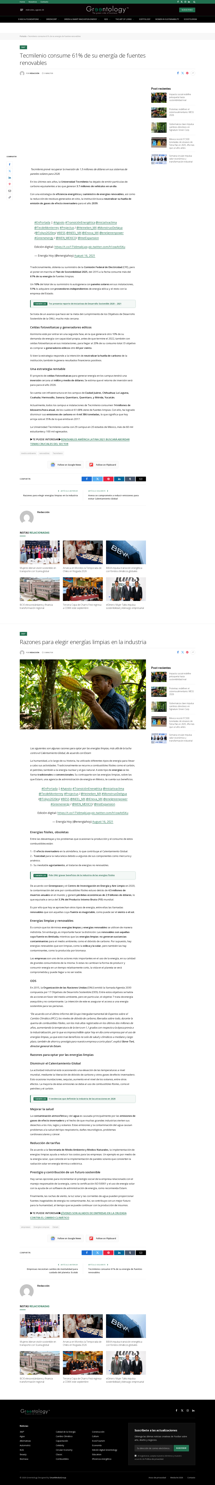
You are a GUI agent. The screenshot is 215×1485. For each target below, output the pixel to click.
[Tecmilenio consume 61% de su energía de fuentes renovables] (83, 115)
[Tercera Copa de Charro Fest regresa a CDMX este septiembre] (83, 589)
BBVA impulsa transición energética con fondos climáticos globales (124, 569)
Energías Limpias (41, 1227)
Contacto (44, 2)
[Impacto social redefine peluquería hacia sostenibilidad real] (159, 98)
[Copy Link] (10, 197)
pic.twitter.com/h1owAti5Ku (106, 247)
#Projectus (67, 228)
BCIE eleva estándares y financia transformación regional (36, 606)
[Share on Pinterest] (187, 73)
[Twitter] (10, 171)
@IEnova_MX (90, 233)
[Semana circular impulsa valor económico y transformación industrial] (159, 159)
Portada (23, 36)
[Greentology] (107, 10)
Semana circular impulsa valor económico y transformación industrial (180, 158)
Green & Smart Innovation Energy (80, 19)
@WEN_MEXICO (66, 238)
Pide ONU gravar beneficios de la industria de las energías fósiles (82, 875)
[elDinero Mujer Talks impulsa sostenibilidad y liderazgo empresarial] (126, 589)
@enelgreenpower (111, 233)
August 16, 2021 (84, 256)
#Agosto (58, 222)
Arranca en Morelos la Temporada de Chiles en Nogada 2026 (82, 569)
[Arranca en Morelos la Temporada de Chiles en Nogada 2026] (83, 552)
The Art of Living (124, 19)
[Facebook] (10, 164)
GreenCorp (51, 19)
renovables (44, 453)
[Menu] (21, 9)
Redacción (34, 73)
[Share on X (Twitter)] (182, 73)
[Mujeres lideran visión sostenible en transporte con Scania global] (40, 552)
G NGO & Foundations (28, 19)
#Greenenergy (43, 238)
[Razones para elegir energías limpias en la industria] (83, 694)
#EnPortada (42, 222)
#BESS (61, 233)
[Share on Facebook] (178, 73)
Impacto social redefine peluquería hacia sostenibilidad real (180, 97)
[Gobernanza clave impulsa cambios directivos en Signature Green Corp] (159, 127)
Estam (55, 1227)
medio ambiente (28, 453)
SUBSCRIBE (187, 10)
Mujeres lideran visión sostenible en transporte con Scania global (38, 569)
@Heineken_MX (86, 228)
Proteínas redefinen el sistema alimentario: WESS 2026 (181, 112)
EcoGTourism (190, 19)
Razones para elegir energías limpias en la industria (50, 495)
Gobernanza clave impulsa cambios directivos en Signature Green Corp (181, 127)
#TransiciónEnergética (80, 222)
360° (23, 47)
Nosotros (33, 2)
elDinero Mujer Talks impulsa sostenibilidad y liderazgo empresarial (125, 606)
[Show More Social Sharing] (193, 73)
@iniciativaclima (106, 222)
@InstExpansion (88, 238)
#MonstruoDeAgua (110, 228)
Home (22, 2)
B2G (106, 19)
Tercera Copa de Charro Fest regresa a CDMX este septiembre (82, 606)
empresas (25, 1227)
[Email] (10, 191)
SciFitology (144, 19)
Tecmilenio (58, 453)
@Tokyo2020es (45, 233)
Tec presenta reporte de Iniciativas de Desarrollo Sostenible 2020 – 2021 (85, 303)
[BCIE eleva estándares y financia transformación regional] (40, 589)
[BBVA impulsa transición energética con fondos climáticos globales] (126, 552)
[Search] (194, 2)
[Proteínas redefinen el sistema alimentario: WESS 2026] (159, 113)
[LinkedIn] (10, 177)
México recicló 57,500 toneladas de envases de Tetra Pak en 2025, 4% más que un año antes (181, 143)
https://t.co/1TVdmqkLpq (71, 247)
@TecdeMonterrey (46, 228)
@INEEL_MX (73, 233)
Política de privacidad (154, 1459)
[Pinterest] (10, 184)
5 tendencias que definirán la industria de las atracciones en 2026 (82, 1098)
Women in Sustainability (167, 19)
